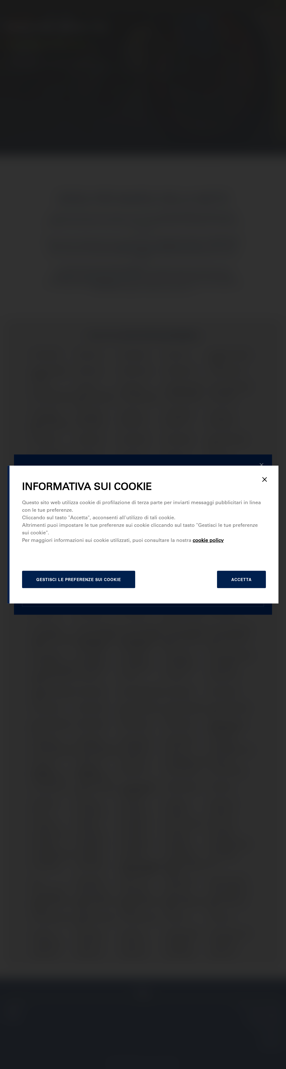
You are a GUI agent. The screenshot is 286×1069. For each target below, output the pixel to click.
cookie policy (208, 540)
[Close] (264, 479)
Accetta (241, 579)
